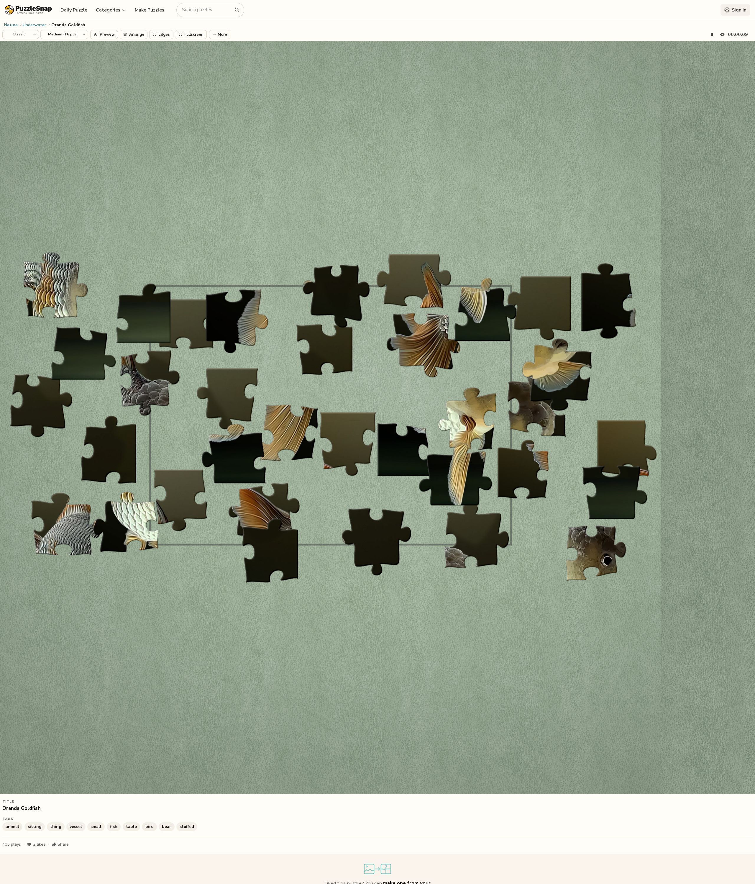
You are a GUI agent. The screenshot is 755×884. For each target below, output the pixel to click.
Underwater (34, 25)
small (96, 826)
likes (39, 844)
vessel (76, 826)
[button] (111, 9)
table (131, 826)
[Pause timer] (712, 34)
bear (166, 826)
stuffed (187, 826)
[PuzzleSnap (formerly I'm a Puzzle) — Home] (28, 10)
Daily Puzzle (73, 10)
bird (149, 826)
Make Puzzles (149, 10)
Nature (11, 25)
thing (55, 826)
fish (113, 826)
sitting (35, 826)
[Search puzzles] (237, 10)
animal (12, 826)
